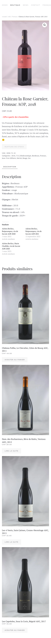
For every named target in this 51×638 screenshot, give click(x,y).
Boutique (15, 5)
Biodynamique (25, 155)
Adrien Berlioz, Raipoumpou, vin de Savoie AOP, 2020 (10, 231)
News (26, 5)
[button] (44, 25)
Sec (29, 158)
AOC (9, 17)
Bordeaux (35, 155)
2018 (13, 155)
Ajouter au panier (15, 360)
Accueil (4, 17)
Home (5, 5)
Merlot (19, 158)
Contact (35, 5)
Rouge (25, 158)
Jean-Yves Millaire (9, 158)
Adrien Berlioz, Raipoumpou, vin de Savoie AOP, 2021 (34, 231)
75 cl (17, 155)
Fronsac (14, 17)
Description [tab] (9, 167)
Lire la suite (11, 451)
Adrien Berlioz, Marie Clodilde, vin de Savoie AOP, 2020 (11, 246)
